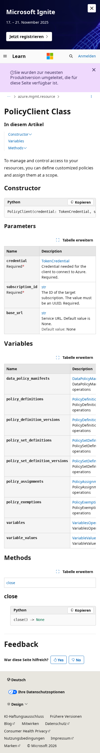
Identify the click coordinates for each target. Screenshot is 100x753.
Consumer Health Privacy (25, 731)
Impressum (61, 738)
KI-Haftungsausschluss (24, 716)
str (44, 286)
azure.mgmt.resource (36, 96)
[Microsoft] (50, 56)
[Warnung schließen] (92, 8)
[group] (50, 212)
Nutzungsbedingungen (24, 738)
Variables (16, 141)
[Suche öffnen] (71, 56)
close (10, 582)
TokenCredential (55, 260)
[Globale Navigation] (5, 56)
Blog (8, 723)
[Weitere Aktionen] (91, 97)
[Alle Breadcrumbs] (8, 97)
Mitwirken (30, 723)
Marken (10, 745)
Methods (15, 148)
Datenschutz (56, 723)
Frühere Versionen (66, 716)
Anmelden (87, 56)
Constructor (18, 134)
